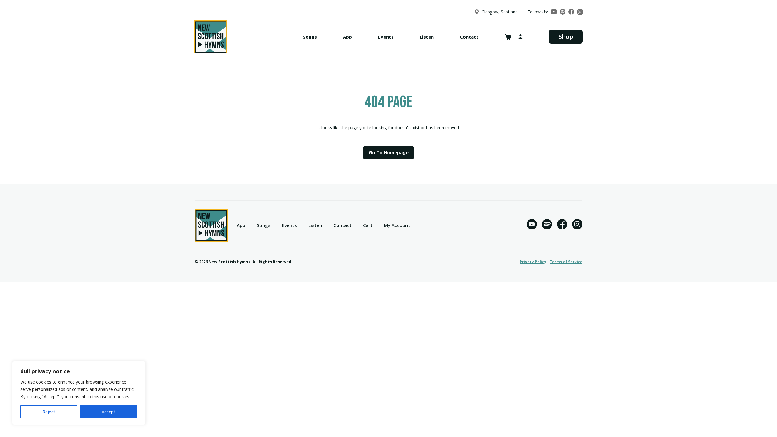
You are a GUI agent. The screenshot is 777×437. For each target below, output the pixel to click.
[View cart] (508, 37)
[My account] (520, 37)
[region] (79, 393)
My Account (397, 225)
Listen (427, 37)
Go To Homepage (389, 152)
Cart (367, 225)
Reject (48, 412)
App (347, 37)
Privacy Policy (533, 261)
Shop (565, 36)
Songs (310, 37)
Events (386, 37)
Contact (469, 37)
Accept (108, 412)
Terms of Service (566, 261)
